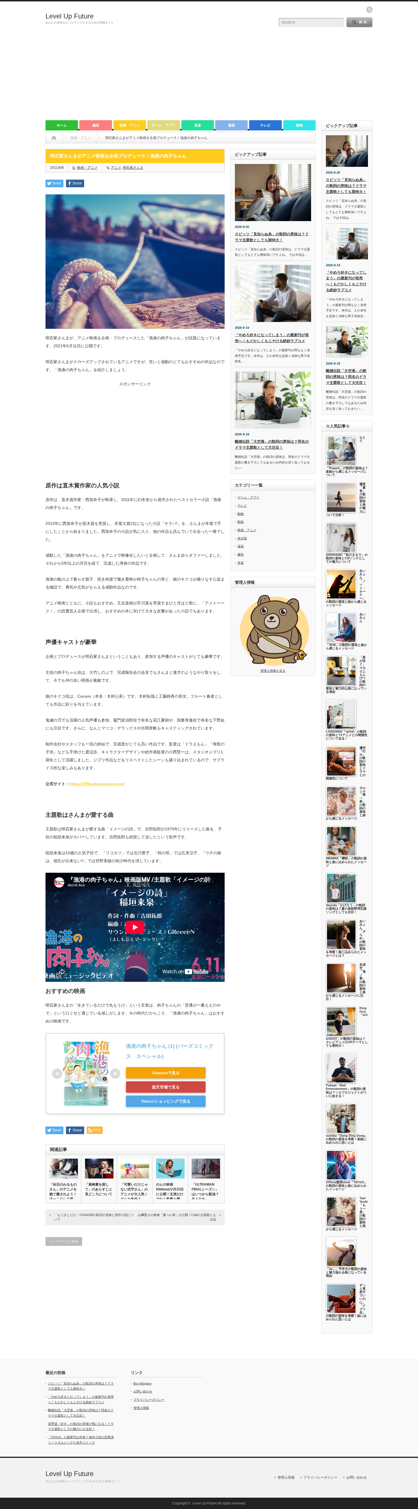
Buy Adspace (142, 1383)
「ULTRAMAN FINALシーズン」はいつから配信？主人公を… (205, 1191)
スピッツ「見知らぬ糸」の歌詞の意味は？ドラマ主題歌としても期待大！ (346, 186)
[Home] (53, 138)
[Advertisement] (209, 77)
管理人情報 (141, 1408)
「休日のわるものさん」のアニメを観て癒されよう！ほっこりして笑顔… (63, 1194)
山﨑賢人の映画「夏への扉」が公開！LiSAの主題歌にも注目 (177, 1217)
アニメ (116, 168)
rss (369, 10)
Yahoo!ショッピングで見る (166, 1101)
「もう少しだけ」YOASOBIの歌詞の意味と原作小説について (94, 1217)
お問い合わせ (142, 1391)
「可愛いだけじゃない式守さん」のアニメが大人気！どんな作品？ (134, 1191)
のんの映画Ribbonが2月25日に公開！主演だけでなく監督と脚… (170, 1191)
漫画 (231, 125)
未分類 (242, 538)
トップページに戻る (64, 1241)
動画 (240, 521)
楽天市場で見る (166, 1087)
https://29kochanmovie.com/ (97, 783)
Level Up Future (69, 16)
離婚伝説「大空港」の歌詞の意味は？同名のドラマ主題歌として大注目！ (346, 377)
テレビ (265, 125)
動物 (299, 125)
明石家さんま (133, 168)
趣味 (95, 125)
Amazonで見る (166, 1073)
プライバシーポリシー (149, 1399)
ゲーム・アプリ (163, 125)
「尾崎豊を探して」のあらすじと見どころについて (98, 1189)
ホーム (62, 125)
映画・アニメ (129, 125)
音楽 (197, 125)
